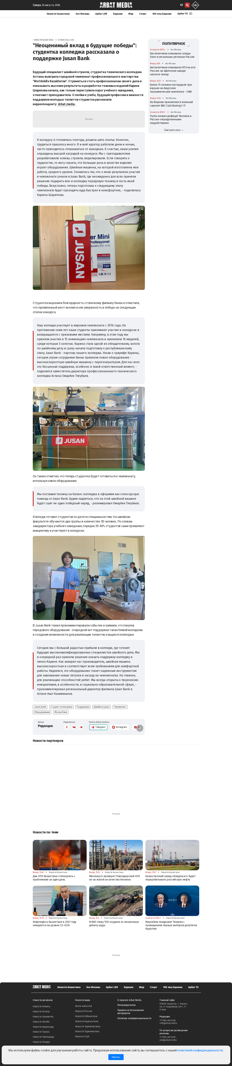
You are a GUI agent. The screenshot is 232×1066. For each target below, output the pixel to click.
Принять (116, 1057)
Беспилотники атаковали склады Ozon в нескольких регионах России (172, 55)
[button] (139, 728)
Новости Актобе (41, 1021)
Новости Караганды (43, 1026)
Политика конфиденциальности (134, 1018)
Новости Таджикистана (87, 1031)
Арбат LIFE (101, 13)
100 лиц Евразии (162, 13)
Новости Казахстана (58, 13)
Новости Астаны (41, 1011)
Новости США (82, 1036)
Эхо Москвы (82, 13)
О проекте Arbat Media (129, 1000)
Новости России (83, 1011)
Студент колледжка (61, 706)
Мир (130, 13)
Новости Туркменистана (87, 1026)
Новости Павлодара (43, 1036)
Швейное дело (101, 706)
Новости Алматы (41, 1006)
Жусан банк (60, 712)
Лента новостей (83, 1006)
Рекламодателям (126, 1005)
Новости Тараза (41, 1031)
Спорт (142, 13)
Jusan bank (40, 706)
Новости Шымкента (43, 1016)
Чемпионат (120, 706)
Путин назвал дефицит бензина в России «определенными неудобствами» (170, 119)
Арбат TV (182, 13)
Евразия (117, 13)
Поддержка (83, 706)
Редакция (45, 726)
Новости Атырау (41, 1042)
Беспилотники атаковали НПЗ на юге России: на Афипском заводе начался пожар (172, 71)
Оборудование (42, 712)
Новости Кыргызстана (86, 1021)
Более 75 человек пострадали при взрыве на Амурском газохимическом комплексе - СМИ (171, 88)
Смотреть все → (173, 130)
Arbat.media (66, 104)
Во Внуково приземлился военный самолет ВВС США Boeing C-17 (171, 103)
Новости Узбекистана (86, 1016)
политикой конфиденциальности (200, 1050)
